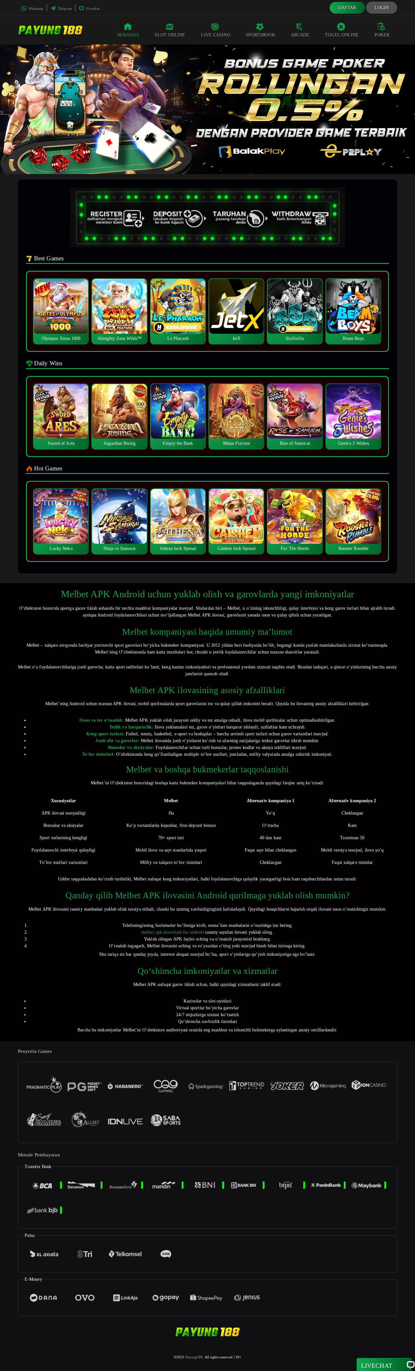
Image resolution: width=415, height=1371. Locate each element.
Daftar (347, 7)
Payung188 (194, 1357)
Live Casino (215, 34)
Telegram (64, 8)
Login (381, 7)
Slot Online (170, 34)
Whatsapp (35, 8)
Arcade (300, 34)
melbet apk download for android (173, 932)
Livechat (92, 8)
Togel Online (342, 34)
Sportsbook (260, 34)
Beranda (128, 34)
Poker (382, 34)
